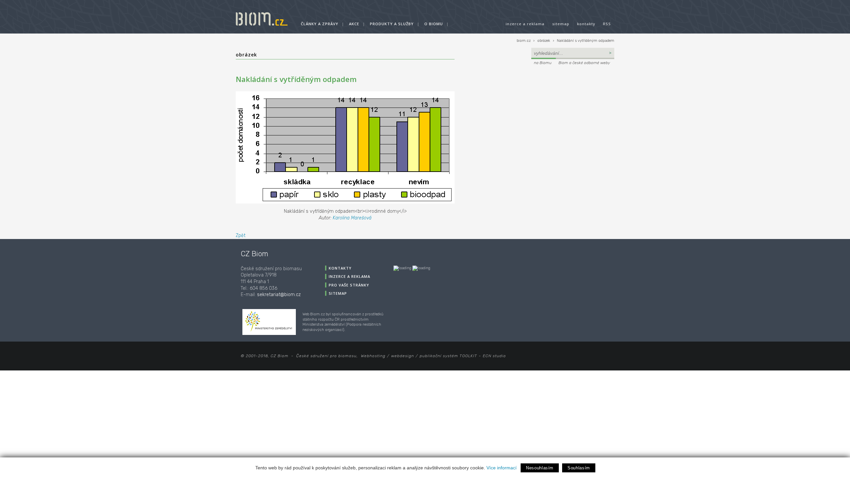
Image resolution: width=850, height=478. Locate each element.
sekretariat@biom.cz (279, 294)
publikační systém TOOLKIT (448, 356)
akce (354, 23)
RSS (607, 23)
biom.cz (524, 41)
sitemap (560, 23)
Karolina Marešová (352, 218)
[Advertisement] (572, 111)
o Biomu (433, 23)
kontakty (586, 23)
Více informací (501, 467)
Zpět (240, 235)
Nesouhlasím (539, 467)
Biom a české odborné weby (584, 62)
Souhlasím (578, 467)
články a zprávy (319, 23)
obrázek (543, 41)
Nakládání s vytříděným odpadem (585, 41)
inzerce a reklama (525, 23)
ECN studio (494, 356)
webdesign (402, 356)
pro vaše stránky (349, 284)
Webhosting (373, 356)
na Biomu (543, 62)
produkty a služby (392, 23)
